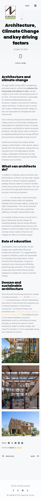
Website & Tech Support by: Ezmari (21, 495)
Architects (6, 198)
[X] (27, 490)
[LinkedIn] (22, 490)
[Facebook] (13, 490)
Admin (19, 448)
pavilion (21, 297)
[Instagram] (18, 490)
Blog (12, 448)
